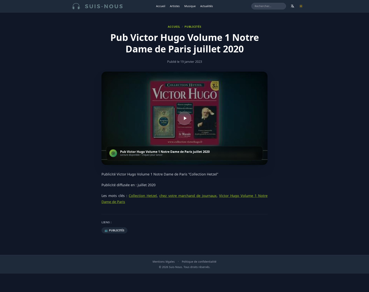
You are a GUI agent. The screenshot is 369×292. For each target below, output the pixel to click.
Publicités (192, 26)
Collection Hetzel (143, 195)
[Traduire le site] (292, 6)
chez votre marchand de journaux (187, 195)
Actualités (206, 6)
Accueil (160, 6)
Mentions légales (164, 261)
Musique (190, 6)
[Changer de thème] (301, 6)
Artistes (175, 6)
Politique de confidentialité (199, 261)
